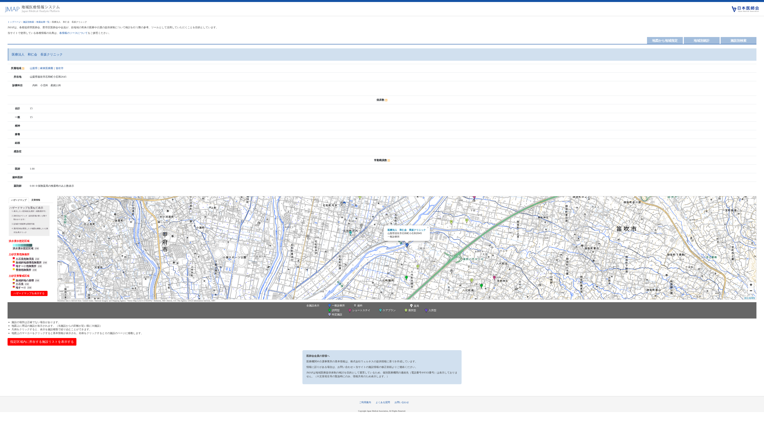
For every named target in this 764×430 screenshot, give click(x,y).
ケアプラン (389, 310)
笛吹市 (59, 68)
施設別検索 (28, 22)
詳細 (37, 248)
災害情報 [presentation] (35, 200)
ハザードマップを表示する (29, 293)
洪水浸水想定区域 (23, 248)
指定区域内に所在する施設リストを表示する (42, 341)
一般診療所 (338, 305)
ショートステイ (361, 310)
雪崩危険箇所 (23, 269)
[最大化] (751, 202)
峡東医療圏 (46, 68)
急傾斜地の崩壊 (25, 280)
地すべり (21, 287)
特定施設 (337, 314)
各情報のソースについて (73, 32)
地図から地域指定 (665, 40)
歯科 (360, 305)
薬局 (416, 305)
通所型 (412, 310)
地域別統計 (702, 40)
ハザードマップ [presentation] (18, 200)
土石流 (19, 283)
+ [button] (751, 284)
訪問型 (336, 310)
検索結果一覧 (43, 22)
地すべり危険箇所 (26, 266)
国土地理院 (749, 297)
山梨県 (34, 68)
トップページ (14, 22)
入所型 (432, 310)
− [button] (751, 290)
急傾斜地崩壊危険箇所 (29, 262)
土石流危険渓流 (25, 258)
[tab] (19, 200)
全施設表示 (312, 305)
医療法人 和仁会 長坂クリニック (407, 230)
